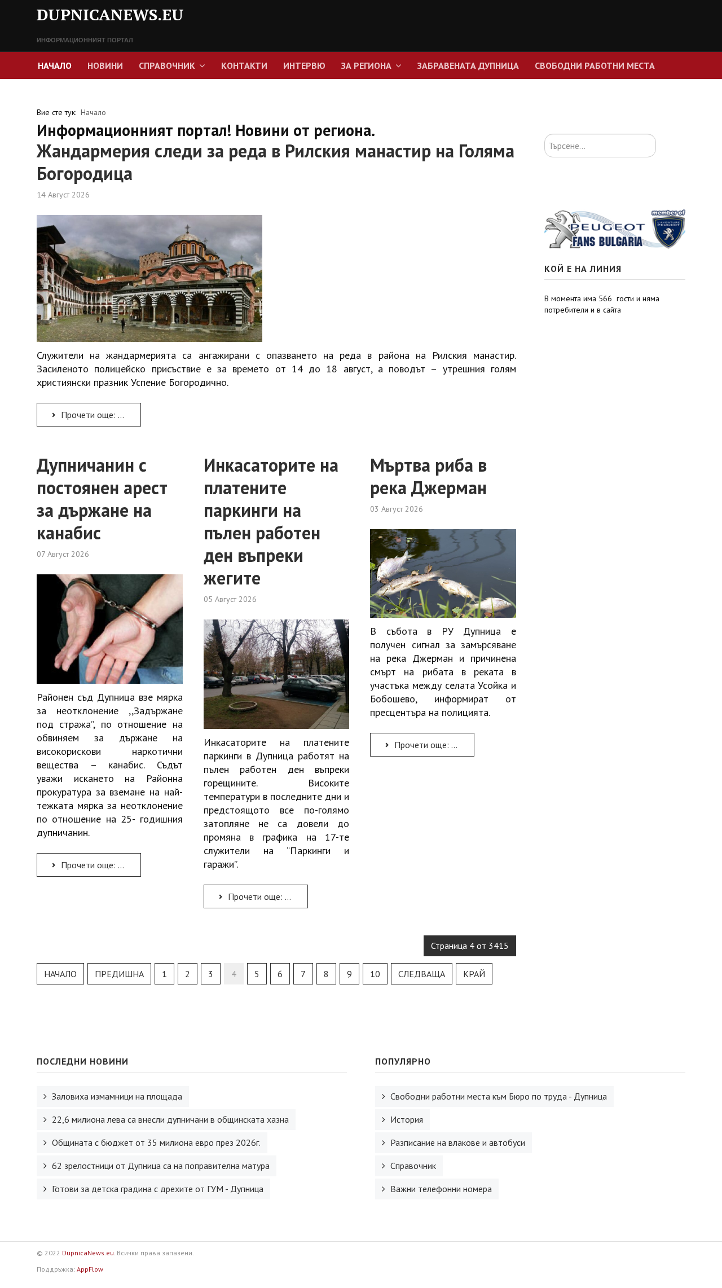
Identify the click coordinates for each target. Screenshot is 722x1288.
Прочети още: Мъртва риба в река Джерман (433, 744)
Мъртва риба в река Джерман (428, 476)
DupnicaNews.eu (88, 1253)
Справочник (167, 65)
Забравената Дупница (468, 65)
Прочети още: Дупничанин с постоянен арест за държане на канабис (100, 865)
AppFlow (90, 1269)
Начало (55, 65)
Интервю (304, 65)
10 (375, 973)
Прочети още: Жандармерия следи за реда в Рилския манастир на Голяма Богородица (100, 414)
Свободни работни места (595, 65)
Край (474, 973)
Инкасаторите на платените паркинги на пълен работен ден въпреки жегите (271, 521)
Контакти (244, 65)
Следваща (421, 973)
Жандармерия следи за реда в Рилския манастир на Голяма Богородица (275, 162)
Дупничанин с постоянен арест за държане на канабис (102, 498)
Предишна (119, 973)
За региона (366, 65)
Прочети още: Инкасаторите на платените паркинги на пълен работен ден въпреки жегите (267, 896)
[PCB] (614, 228)
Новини (105, 65)
